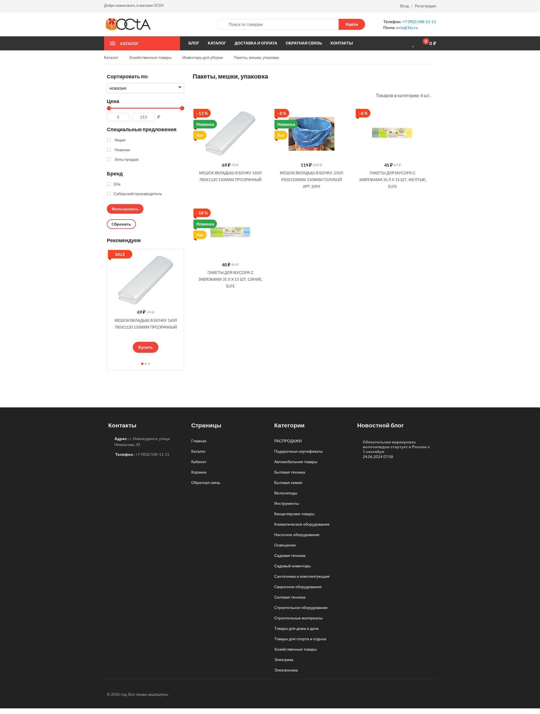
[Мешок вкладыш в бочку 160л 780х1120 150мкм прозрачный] (230, 134)
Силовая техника (289, 597)
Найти (352, 24)
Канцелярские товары (294, 513)
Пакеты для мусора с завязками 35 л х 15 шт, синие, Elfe (230, 279)
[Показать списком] (195, 95)
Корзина (198, 472)
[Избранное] (414, 43)
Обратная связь (205, 482)
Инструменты (286, 503)
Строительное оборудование (301, 607)
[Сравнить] (404, 43)
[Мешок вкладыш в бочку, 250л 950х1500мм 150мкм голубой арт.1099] (311, 134)
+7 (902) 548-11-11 (419, 21)
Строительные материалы (298, 617)
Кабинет (198, 461)
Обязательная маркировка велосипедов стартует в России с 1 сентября (396, 446)
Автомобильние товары (295, 461)
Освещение (285, 545)
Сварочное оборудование (298, 586)
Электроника (286, 670)
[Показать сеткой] (202, 95)
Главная (198, 440)
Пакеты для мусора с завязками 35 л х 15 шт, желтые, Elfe (392, 179)
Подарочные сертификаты (298, 451)
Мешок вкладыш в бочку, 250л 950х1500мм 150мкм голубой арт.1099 (311, 179)
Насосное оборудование (297, 534)
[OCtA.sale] (128, 23)
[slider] (145, 335)
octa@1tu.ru (407, 27)
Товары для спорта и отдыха (300, 638)
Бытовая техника (289, 472)
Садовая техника (289, 555)
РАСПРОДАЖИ (288, 440)
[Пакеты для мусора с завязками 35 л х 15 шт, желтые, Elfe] (393, 134)
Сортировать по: (127, 76)
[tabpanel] (145, 302)
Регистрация (425, 6)
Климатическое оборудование (302, 524)
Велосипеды (285, 492)
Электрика (283, 659)
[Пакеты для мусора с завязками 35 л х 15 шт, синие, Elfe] (230, 233)
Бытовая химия (288, 482)
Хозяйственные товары (295, 649)
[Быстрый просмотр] (261, 115)
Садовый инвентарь (292, 565)
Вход (404, 6)
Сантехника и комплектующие (302, 576)
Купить (145, 347)
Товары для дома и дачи (296, 628)
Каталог (198, 451)
